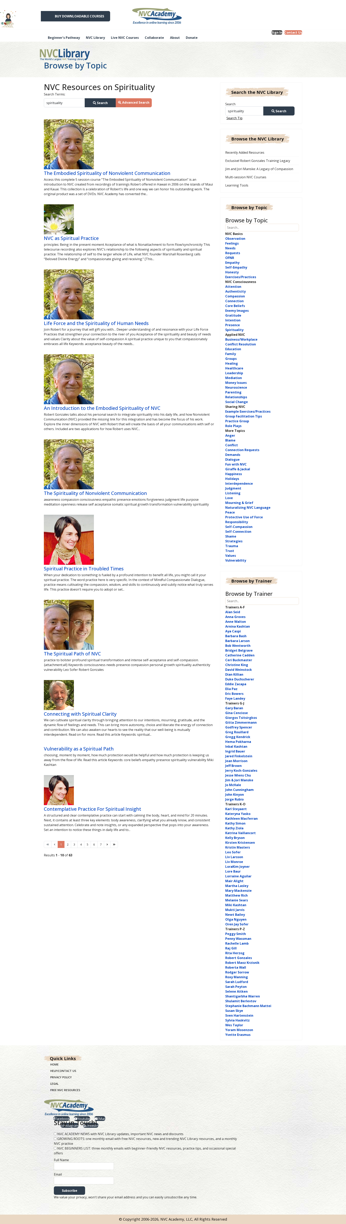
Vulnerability (235, 560)
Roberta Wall (235, 967)
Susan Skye (234, 1010)
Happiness (233, 474)
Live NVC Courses (125, 37)
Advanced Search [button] (135, 102)
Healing (231, 363)
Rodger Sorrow (237, 972)
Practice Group (237, 421)
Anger (230, 435)
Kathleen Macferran (241, 818)
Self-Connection (238, 531)
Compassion (235, 296)
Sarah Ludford (236, 982)
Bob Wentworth (237, 645)
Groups (231, 358)
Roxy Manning (236, 977)
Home (54, 1064)
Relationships (236, 397)
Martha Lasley (236, 886)
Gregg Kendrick (237, 737)
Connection (234, 301)
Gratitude (233, 315)
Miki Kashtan (235, 905)
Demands (232, 454)
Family (230, 354)
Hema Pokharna (238, 741)
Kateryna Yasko (237, 814)
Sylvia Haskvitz (237, 1020)
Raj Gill (231, 948)
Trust (229, 551)
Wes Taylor (234, 1025)
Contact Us (293, 32)
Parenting (233, 392)
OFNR (229, 258)
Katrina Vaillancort (240, 833)
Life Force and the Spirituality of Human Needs (96, 323)
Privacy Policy (61, 1077)
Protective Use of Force (244, 517)
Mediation (233, 378)
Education (233, 349)
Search (102, 103)
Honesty (232, 272)
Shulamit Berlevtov (240, 1001)
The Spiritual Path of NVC (72, 653)
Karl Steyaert (236, 809)
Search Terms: (54, 94)
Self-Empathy (236, 267)
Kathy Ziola (234, 828)
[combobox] (64, 102)
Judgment (233, 488)
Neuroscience (236, 387)
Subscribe (69, 1190)
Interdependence (239, 483)
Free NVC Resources (65, 1090)
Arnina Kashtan (237, 626)
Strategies (233, 541)
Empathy (232, 262)
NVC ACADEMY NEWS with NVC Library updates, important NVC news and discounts (120, 1134)
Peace (230, 512)
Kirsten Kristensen (240, 842)
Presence (232, 325)
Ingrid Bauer (235, 751)
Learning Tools (236, 185)
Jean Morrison (236, 761)
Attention (233, 286)
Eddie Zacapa (235, 684)
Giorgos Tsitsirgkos (241, 717)
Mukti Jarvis (234, 910)
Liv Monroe (234, 862)
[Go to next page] (107, 844)
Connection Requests (242, 450)
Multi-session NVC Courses (245, 177)
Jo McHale (233, 785)
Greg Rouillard (236, 732)
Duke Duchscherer (239, 679)
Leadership (234, 373)
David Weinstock (238, 669)
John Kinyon (234, 794)
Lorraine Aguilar (238, 876)
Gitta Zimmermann (241, 722)
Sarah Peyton (236, 986)
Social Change (236, 402)
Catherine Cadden (239, 655)
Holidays (232, 479)
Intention (232, 320)
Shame (230, 536)
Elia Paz (231, 689)
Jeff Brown (233, 765)
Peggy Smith (235, 934)
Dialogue (232, 459)
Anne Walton (235, 621)
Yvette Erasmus (237, 1034)
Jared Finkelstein (238, 756)
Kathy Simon (235, 823)
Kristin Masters (237, 847)
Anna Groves (235, 617)
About (175, 37)
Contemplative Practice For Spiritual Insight (92, 809)
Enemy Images (237, 310)
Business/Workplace (241, 339)
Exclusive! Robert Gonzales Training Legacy (257, 161)
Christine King (236, 665)
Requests (232, 253)
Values (230, 555)
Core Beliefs (235, 306)
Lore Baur (233, 871)
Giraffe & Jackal (237, 469)
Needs (230, 248)
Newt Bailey (235, 914)
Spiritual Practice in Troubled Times (84, 568)
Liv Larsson (234, 857)
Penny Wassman (238, 938)
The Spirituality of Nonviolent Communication (95, 493)
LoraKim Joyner (237, 866)
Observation (235, 238)
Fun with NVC (236, 464)
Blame (230, 440)
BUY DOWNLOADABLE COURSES (79, 16)
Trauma (231, 546)
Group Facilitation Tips (243, 416)
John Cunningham (239, 790)
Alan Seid (232, 612)
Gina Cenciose (236, 713)
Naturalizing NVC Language (248, 507)
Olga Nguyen (235, 919)
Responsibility (236, 522)
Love (229, 498)
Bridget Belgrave (239, 650)
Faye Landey (235, 698)
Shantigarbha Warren (242, 996)
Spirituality (234, 330)
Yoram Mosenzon (239, 1030)
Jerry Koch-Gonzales (241, 770)
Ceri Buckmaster (238, 660)
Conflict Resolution (240, 344)
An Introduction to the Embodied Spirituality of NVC (102, 408)
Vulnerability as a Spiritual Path (79, 748)
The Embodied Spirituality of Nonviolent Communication (107, 173)
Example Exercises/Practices (248, 411)
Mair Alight (234, 881)
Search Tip (234, 118)
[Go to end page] (114, 844)
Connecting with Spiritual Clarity (80, 713)
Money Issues (236, 382)
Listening (232, 493)
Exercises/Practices (240, 277)
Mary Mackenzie (238, 890)
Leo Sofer (233, 852)
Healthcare (234, 368)
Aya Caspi (233, 631)
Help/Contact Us (63, 1071)
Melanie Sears (236, 900)
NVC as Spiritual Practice (71, 238)
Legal (54, 1084)
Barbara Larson (237, 641)
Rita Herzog (234, 953)
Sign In (277, 32)
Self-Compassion (238, 527)
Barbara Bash (235, 636)
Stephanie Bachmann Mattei (248, 1006)
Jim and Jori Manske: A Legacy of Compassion (259, 169)
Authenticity (235, 291)
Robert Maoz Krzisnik (242, 962)
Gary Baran (234, 708)
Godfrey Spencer (238, 727)
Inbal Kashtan (236, 746)
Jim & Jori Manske (239, 780)
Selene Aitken (236, 991)
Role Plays (233, 426)
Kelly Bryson (235, 838)
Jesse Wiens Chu (238, 775)
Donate (192, 37)
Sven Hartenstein (239, 1015)
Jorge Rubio (234, 799)
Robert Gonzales (238, 958)
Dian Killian (234, 674)
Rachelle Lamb (237, 943)
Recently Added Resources (244, 152)
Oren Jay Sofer (236, 924)
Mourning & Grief (239, 503)
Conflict (231, 445)
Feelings (232, 243)
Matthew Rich (236, 895)
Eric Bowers (234, 693)
